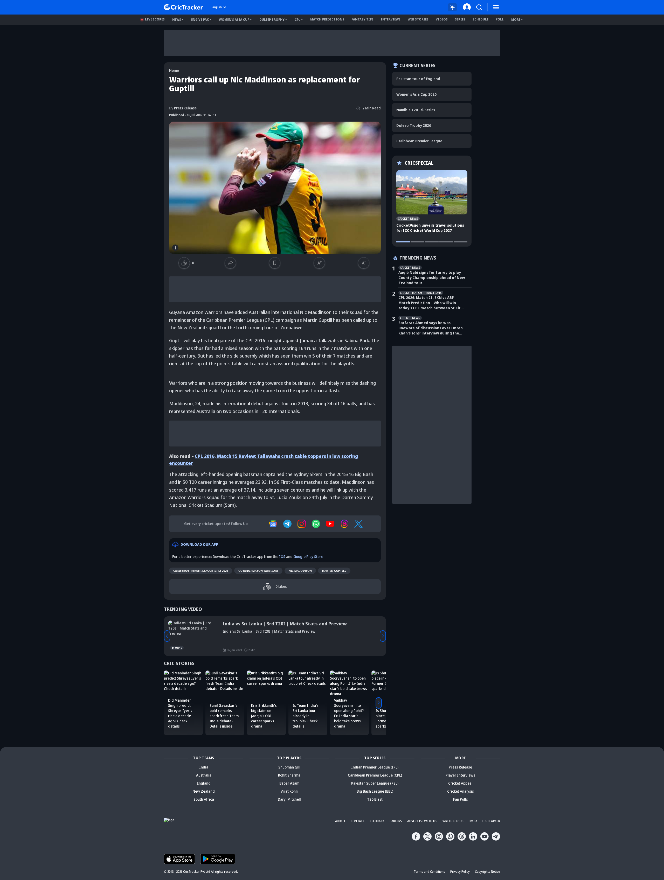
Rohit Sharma (289, 775)
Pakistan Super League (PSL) (374, 783)
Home (174, 70)
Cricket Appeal (460, 783)
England (204, 783)
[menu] (496, 7)
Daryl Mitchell (289, 799)
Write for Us (453, 821)
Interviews (390, 19)
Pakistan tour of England (418, 78)
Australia (203, 775)
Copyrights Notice (487, 871)
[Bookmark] (274, 263)
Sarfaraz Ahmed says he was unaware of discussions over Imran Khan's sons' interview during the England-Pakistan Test (430, 328)
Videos (442, 19)
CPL (297, 19)
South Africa (203, 799)
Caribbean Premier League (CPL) (375, 775)
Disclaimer (491, 821)
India (203, 767)
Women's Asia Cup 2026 (416, 94)
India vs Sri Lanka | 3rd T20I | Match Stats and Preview (285, 623)
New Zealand (203, 791)
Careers (396, 821)
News (176, 19)
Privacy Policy (460, 871)
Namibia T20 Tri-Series (415, 109)
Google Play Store (308, 556)
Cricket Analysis (460, 791)
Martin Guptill (334, 570)
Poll (500, 19)
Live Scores (155, 19)
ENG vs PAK (200, 19)
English (217, 7)
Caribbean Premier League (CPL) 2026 (200, 570)
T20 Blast (375, 799)
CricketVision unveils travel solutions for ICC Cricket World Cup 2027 (430, 228)
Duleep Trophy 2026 (413, 125)
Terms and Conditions (429, 871)
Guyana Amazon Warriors (258, 570)
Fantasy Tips (362, 19)
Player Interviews (460, 775)
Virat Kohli (289, 791)
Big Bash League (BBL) (375, 791)
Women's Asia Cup (234, 19)
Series (460, 19)
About (340, 821)
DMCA (473, 821)
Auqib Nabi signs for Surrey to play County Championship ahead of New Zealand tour (431, 277)
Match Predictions (327, 19)
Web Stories (418, 19)
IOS (282, 556)
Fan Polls (460, 799)
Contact (358, 821)
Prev (167, 636)
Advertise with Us (422, 821)
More (515, 19)
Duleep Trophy (272, 19)
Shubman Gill (289, 767)
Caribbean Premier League (419, 140)
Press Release (183, 108)
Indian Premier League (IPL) (374, 767)
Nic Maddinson (300, 570)
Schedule (480, 19)
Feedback (377, 821)
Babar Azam (289, 783)
